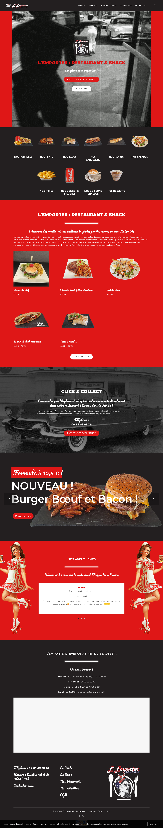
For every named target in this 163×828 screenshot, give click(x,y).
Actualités (140, 6)
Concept (93, 6)
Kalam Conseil (68, 811)
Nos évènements (70, 781)
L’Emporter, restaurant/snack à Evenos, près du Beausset (37, 237)
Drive (114, 6)
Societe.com (81, 811)
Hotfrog (107, 811)
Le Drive (66, 774)
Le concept (81, 89)
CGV (63, 795)
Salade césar (113, 290)
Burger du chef (21, 290)
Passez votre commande (81, 79)
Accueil (81, 6)
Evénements (126, 6)
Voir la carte (81, 357)
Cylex (100, 811)
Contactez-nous (23, 785)
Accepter (153, 824)
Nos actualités (69, 788)
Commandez (23, 516)
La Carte (104, 6)
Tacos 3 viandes (68, 341)
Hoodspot (92, 811)
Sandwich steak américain (27, 341)
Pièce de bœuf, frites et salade (76, 290)
